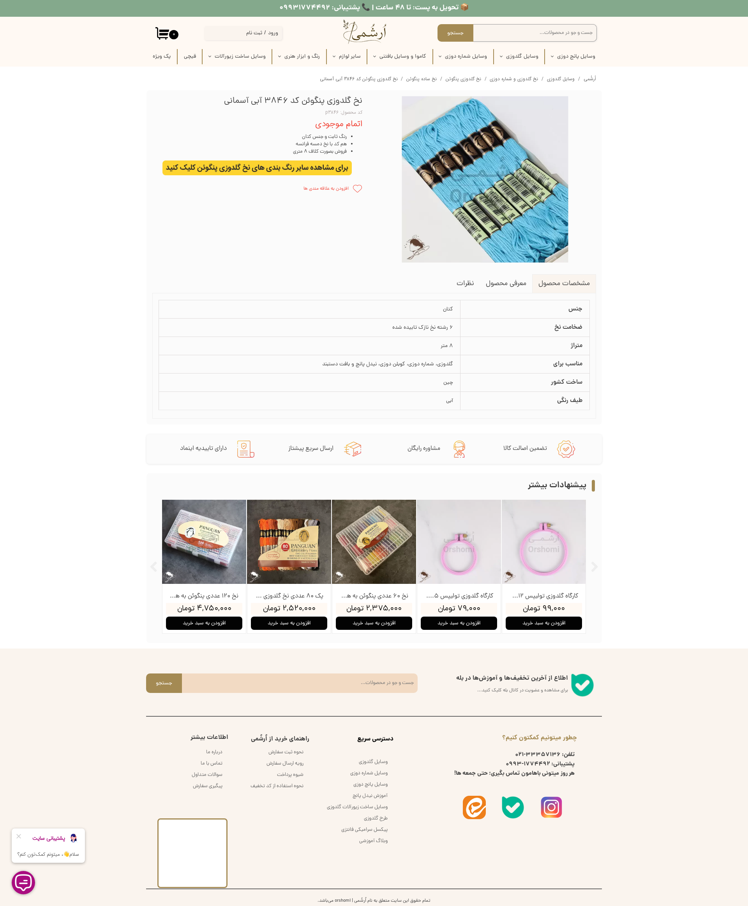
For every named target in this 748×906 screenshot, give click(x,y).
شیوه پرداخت (290, 775)
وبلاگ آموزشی (373, 841)
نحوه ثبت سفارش (285, 752)
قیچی (190, 57)
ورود (273, 33)
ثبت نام (254, 33)
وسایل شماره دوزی (466, 57)
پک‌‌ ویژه (162, 57)
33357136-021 (538, 755)
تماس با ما (211, 763)
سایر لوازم (350, 57)
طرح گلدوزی (376, 818)
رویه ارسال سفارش (284, 763)
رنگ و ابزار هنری (302, 57)
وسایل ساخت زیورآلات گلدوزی (357, 807)
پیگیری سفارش (207, 786)
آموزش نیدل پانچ (370, 796)
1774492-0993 (528, 764)
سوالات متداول (207, 775)
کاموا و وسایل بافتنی (402, 57)
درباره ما (214, 752)
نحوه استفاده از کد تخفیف (277, 786)
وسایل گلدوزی (522, 57)
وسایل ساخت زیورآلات (240, 57)
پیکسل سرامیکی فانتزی (364, 830)
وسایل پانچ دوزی (576, 57)
